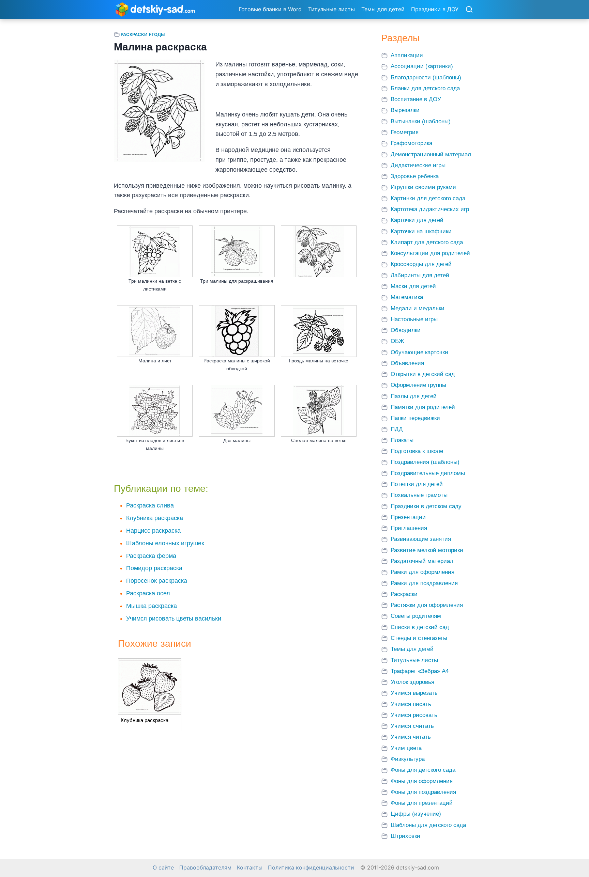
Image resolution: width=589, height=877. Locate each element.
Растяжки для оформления (427, 605)
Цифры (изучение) (416, 814)
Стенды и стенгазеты (419, 638)
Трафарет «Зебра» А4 (420, 671)
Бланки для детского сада (425, 88)
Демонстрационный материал (431, 154)
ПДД (397, 429)
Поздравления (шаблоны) (425, 462)
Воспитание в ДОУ (416, 99)
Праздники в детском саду (426, 506)
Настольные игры (414, 319)
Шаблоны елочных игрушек (165, 543)
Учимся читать (411, 737)
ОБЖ (397, 341)
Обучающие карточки (419, 352)
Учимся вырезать (414, 693)
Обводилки (406, 330)
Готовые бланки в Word (270, 9)
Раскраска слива (150, 505)
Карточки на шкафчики (421, 231)
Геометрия (405, 132)
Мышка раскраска (151, 605)
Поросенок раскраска (156, 580)
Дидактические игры (418, 165)
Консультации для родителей (430, 253)
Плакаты (402, 440)
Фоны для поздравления (423, 792)
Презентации (408, 517)
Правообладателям (205, 867)
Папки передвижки (415, 418)
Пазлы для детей (414, 396)
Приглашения (409, 528)
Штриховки (405, 836)
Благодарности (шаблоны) (426, 77)
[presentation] (149, 686)
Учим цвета (406, 748)
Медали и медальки (417, 308)
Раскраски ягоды (143, 34)
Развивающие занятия (421, 539)
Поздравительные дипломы (428, 473)
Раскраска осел (148, 593)
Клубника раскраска (154, 518)
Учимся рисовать (414, 715)
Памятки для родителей (423, 407)
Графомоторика (411, 143)
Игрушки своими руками (423, 187)
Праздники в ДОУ (434, 9)
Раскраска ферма (151, 555)
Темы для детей (383, 9)
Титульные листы (331, 9)
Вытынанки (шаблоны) (421, 121)
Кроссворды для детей (421, 264)
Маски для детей (413, 286)
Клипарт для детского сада (427, 242)
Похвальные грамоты (419, 495)
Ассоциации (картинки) (422, 66)
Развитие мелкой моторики (427, 550)
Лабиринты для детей (420, 275)
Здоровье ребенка (415, 176)
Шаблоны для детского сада (428, 825)
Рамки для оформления (422, 572)
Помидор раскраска (154, 568)
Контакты (249, 867)
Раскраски (404, 594)
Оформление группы (418, 385)
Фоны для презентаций (422, 803)
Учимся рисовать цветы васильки (173, 618)
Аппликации (407, 55)
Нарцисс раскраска (153, 530)
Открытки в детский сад (423, 374)
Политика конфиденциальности (311, 867)
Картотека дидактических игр (430, 209)
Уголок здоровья (412, 682)
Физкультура (408, 759)
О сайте (163, 867)
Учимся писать (411, 704)
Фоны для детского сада (423, 770)
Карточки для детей (417, 220)
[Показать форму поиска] (469, 10)
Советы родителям (416, 616)
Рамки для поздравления (424, 583)
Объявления (407, 363)
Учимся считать (412, 726)
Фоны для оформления (422, 781)
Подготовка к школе (417, 451)
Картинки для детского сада (428, 198)
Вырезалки (405, 110)
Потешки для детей (417, 484)
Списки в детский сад (420, 627)
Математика (407, 297)
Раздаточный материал (422, 561)
